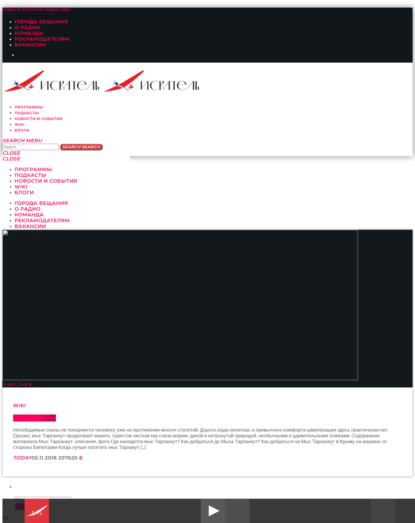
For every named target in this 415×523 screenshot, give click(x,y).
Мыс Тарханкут (34, 418)
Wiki (19, 406)
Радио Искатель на (36, 10)
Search (81, 147)
